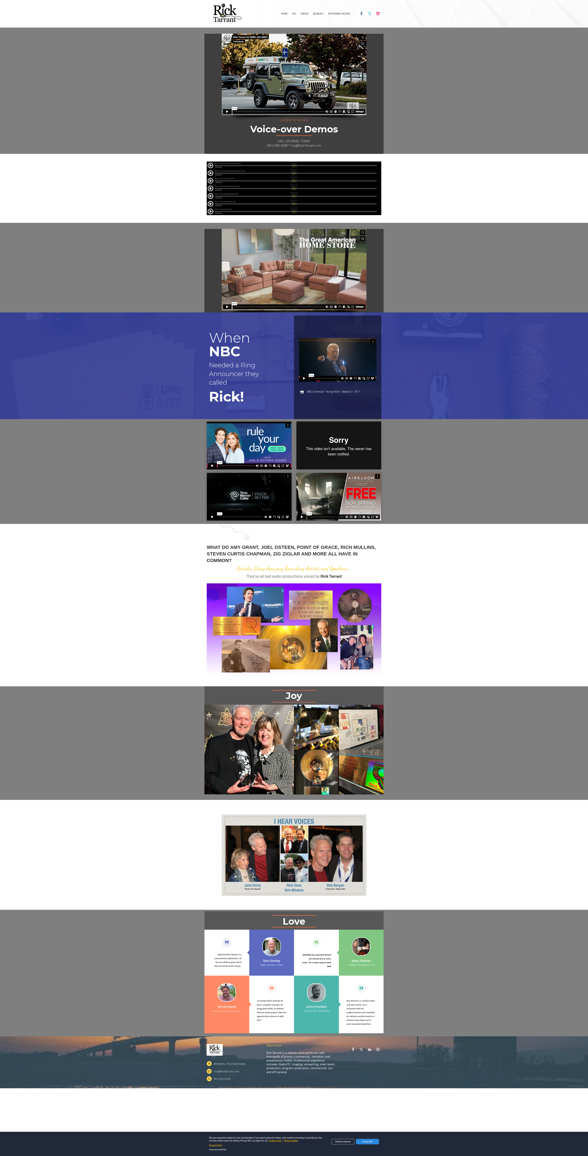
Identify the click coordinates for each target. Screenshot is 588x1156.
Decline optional (343, 1141)
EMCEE (305, 13)
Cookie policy (275, 1140)
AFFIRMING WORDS (339, 13)
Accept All (367, 1141)
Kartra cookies (291, 1140)
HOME (284, 13)
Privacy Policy (215, 1145)
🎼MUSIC (318, 13)
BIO (294, 13)
